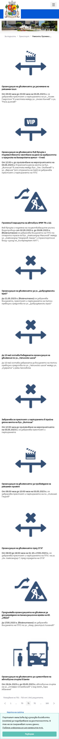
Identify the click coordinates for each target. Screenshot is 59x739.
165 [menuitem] (48, 703)
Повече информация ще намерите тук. (22, 727)
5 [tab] (47, 27)
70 (23, 703)
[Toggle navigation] (53, 5)
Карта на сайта (15, 712)
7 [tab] (53, 27)
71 (29, 703)
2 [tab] (39, 27)
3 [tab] (41, 27)
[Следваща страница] (54, 703)
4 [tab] (44, 27)
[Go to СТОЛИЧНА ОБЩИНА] (12, 9)
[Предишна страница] (5, 703)
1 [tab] (36, 27)
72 (35, 703)
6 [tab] (50, 27)
